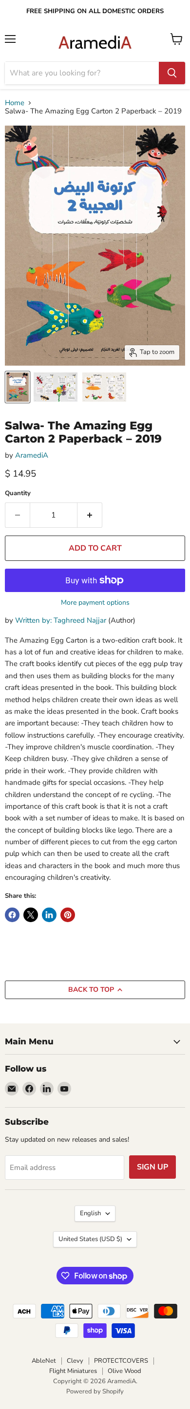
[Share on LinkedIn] (49, 915)
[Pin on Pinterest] (67, 915)
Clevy (75, 1360)
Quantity (18, 493)
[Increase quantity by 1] (89, 515)
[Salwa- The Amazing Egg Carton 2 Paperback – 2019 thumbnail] (17, 387)
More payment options (95, 603)
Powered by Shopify (95, 1391)
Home (14, 103)
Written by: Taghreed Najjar (60, 620)
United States (90, 1239)
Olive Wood (124, 1371)
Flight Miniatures (73, 1371)
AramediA (31, 455)
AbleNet (44, 1360)
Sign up (152, 1167)
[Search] (172, 73)
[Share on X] (30, 915)
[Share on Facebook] (12, 915)
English (90, 1213)
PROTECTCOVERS (121, 1360)
